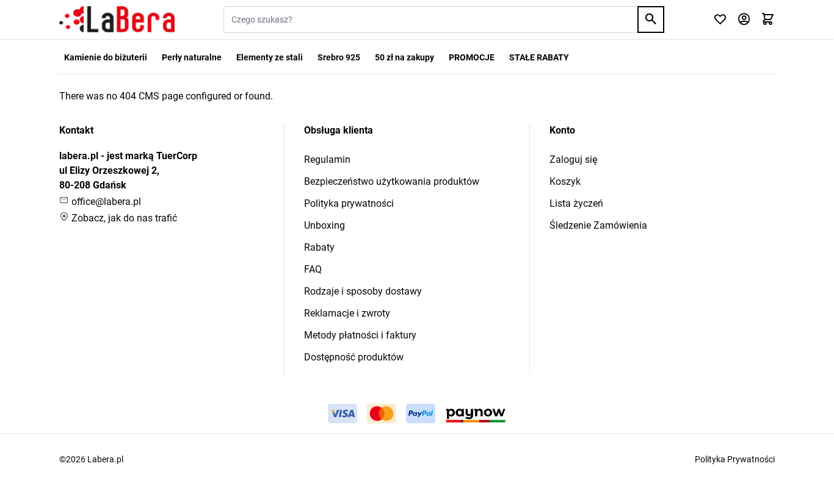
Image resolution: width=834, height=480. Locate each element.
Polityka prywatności (349, 203)
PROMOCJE (472, 57)
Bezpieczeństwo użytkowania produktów (391, 181)
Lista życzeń (576, 203)
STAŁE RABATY (539, 57)
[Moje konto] (744, 19)
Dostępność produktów (354, 357)
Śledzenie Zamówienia (598, 225)
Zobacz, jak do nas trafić (123, 218)
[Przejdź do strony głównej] (117, 19)
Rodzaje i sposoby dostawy (363, 291)
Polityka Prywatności (735, 459)
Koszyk (565, 181)
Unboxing (324, 225)
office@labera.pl (105, 201)
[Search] (650, 19)
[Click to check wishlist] (720, 19)
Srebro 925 (338, 57)
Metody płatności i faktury (360, 335)
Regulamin (327, 159)
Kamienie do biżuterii (105, 57)
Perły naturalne (192, 57)
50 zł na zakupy (404, 57)
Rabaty (319, 247)
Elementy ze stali (269, 57)
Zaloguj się (573, 159)
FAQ (313, 269)
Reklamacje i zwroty (347, 313)
